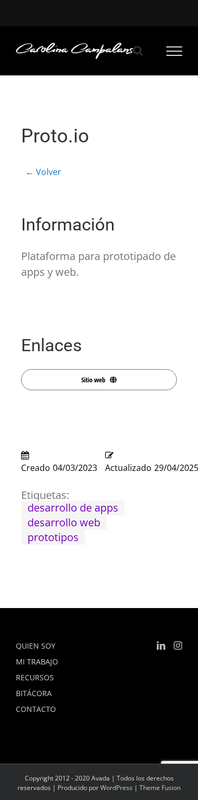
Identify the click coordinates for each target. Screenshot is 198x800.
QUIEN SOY (35, 646)
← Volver (43, 172)
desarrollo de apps (72, 507)
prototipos (53, 537)
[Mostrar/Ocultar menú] (174, 51)
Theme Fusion (160, 787)
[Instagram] (178, 645)
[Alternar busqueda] (138, 50)
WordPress (116, 787)
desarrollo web (63, 522)
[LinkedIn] (161, 645)
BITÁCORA (34, 693)
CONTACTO (36, 709)
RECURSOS (35, 677)
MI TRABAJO (37, 662)
